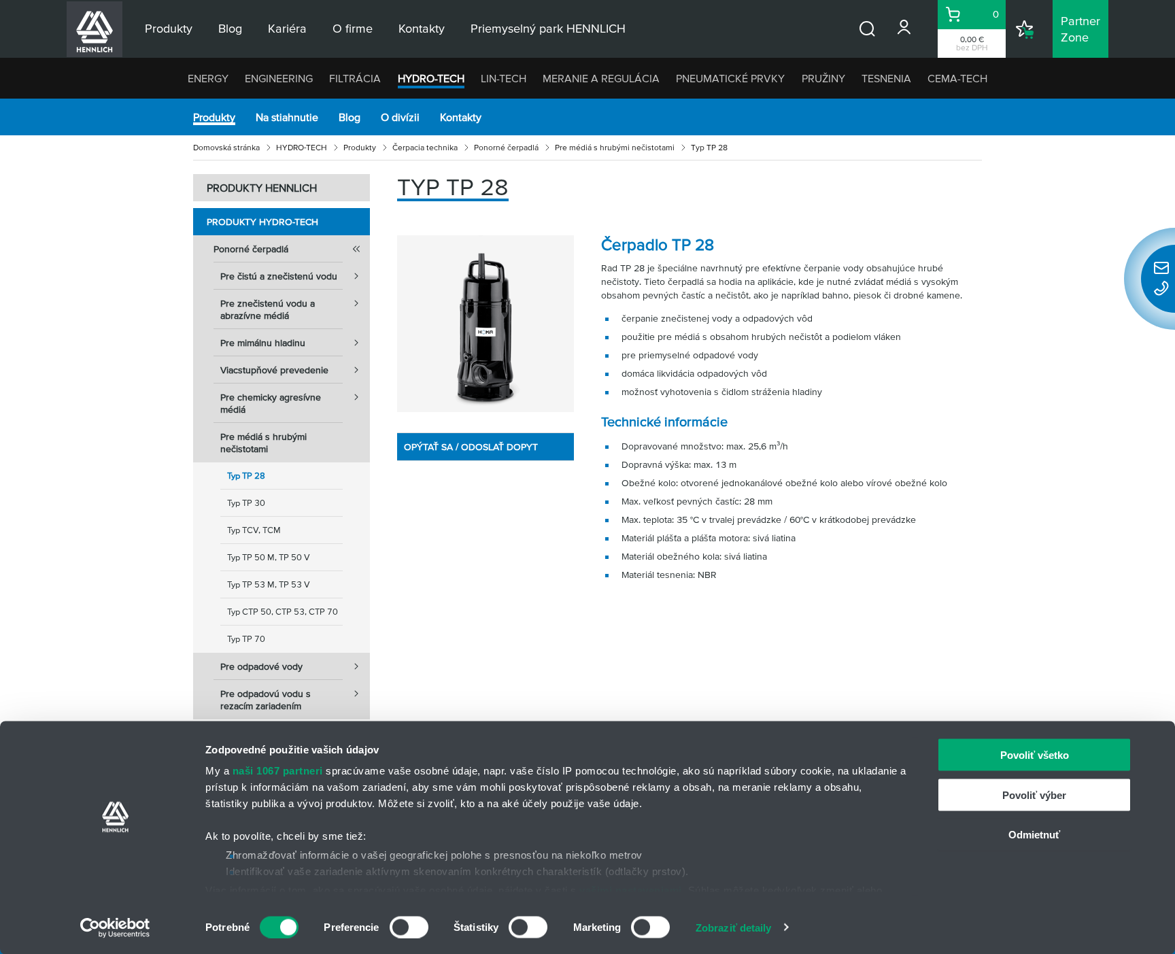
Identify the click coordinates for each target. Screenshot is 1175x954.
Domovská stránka (226, 147)
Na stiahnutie (287, 117)
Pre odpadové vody (261, 666)
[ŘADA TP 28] (485, 323)
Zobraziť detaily (734, 927)
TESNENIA (886, 78)
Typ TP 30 (246, 503)
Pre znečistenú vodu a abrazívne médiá (267, 309)
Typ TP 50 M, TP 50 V (268, 557)
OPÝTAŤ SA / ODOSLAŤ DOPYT (471, 446)
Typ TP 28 (246, 476)
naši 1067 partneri (278, 771)
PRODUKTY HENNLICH (262, 188)
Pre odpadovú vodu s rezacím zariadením (265, 699)
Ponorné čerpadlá (506, 147)
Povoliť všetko (1034, 755)
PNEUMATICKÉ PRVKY (730, 78)
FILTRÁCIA (355, 78)
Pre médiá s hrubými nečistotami (615, 147)
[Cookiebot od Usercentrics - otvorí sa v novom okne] (115, 927)
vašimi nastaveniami (630, 890)
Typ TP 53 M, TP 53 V (268, 584)
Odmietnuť (1034, 834)
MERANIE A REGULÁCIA (601, 78)
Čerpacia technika (425, 147)
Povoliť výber (1034, 794)
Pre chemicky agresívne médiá (270, 403)
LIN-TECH (503, 78)
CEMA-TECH (957, 78)
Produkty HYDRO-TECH (262, 221)
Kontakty (460, 117)
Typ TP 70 (246, 639)
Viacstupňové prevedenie (274, 369)
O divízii (400, 117)
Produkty (214, 117)
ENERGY (208, 78)
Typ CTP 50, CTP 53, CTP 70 (282, 612)
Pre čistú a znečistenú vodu (278, 276)
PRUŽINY (823, 78)
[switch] (409, 927)
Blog (349, 117)
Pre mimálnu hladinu (262, 342)
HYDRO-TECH (431, 78)
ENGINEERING (279, 78)
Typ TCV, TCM (254, 530)
